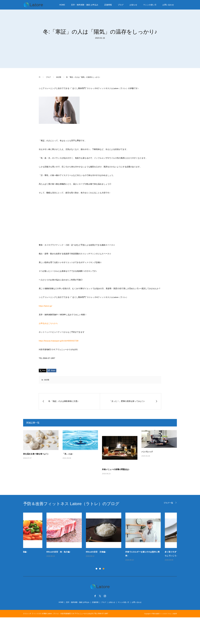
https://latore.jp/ (45, 306)
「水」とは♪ (68, 454)
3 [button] (103, 568)
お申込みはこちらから (48, 323)
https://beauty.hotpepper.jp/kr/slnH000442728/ (59, 341)
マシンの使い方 (149, 5)
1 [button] (96, 568)
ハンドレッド (147, 452)
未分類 (46, 380)
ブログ (121, 5)
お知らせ (133, 5)
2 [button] (100, 568)
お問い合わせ (168, 5)
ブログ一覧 (168, 503)
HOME (62, 5)
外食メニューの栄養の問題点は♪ (116, 469)
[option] (102, 537)
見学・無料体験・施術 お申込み (84, 5)
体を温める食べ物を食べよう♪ (36, 454)
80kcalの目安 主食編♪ (73, 552)
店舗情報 (108, 5)
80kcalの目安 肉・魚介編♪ (35, 552)
